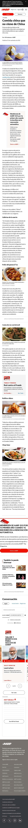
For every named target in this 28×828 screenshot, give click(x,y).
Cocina (5, 17)
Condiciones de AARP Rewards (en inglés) (11, 807)
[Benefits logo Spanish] (7, 379)
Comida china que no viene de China (13, 22)
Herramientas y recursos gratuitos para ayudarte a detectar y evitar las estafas (13, 389)
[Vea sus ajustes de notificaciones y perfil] (25, 615)
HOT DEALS (9, 700)
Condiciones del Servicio (7, 802)
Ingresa (20, 9)
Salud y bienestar (9, 665)
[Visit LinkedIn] (20, 821)
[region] (14, 612)
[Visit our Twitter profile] (10, 821)
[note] (14, 64)
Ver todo (20, 393)
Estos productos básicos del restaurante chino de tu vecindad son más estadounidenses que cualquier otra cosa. (13, 30)
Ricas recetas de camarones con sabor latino (8, 567)
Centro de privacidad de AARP (8, 799)
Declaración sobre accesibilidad (8, 804)
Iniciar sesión (15, 603)
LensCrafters (9, 668)
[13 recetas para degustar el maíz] (21, 585)
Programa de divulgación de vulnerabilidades (11, 813)
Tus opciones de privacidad (15, 816)
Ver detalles (7, 393)
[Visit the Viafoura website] (17, 623)
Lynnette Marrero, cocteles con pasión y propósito (8, 576)
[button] (8, 686)
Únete (8, 14)
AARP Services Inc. (18, 773)
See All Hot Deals (14, 721)
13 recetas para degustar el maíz (7, 584)
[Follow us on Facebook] (4, 821)
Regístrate (13, 9)
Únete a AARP (14, 144)
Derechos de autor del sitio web (8, 810)
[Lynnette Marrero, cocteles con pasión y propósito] (21, 576)
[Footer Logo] (14, 744)
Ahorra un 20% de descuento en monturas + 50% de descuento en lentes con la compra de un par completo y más (12, 671)
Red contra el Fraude (12, 385)
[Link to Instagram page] (15, 821)
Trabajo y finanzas (10, 383)
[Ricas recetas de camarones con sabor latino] (21, 568)
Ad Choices (4, 816)
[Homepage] (5, 9)
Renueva (20, 14)
